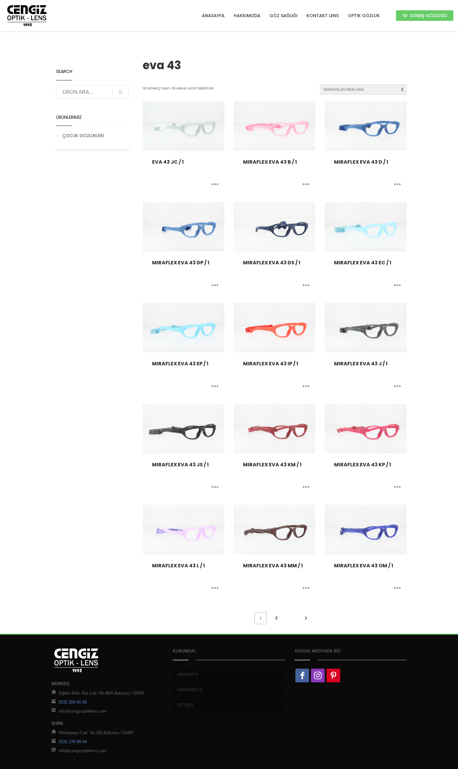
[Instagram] (318, 675)
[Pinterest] (333, 675)
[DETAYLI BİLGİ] (215, 185)
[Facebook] (302, 675)
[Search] (120, 92)
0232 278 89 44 (73, 741)
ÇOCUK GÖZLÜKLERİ (83, 135)
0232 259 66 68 (73, 702)
